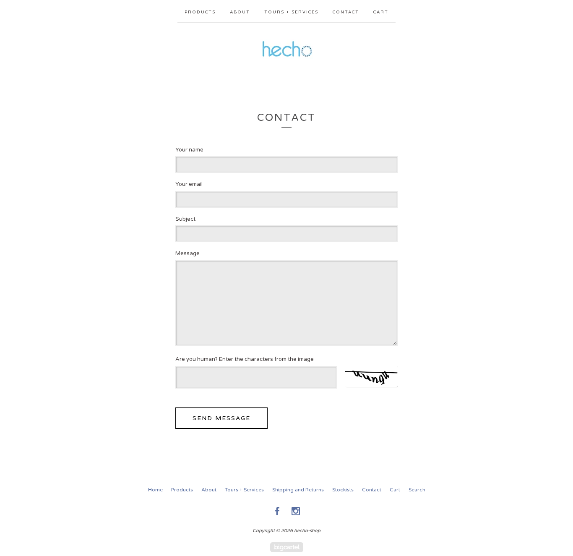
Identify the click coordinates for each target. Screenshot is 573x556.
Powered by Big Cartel (286, 547)
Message (187, 253)
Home (155, 490)
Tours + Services (291, 12)
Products (200, 12)
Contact (346, 12)
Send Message (221, 418)
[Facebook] (277, 511)
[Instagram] (296, 511)
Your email (189, 184)
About (240, 12)
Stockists (343, 490)
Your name (189, 149)
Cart (380, 12)
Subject (185, 219)
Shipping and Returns (298, 490)
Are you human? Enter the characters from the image (244, 359)
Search (417, 490)
